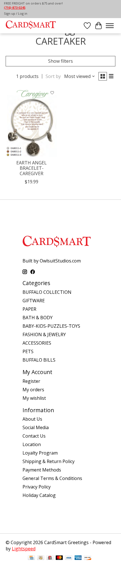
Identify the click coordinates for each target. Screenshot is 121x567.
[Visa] (68, 558)
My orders (33, 389)
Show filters (60, 61)
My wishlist (34, 398)
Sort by (53, 76)
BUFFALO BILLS (39, 360)
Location (32, 444)
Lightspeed (23, 549)
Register (31, 381)
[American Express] (78, 558)
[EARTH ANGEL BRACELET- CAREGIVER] (32, 122)
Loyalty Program (40, 453)
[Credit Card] (31, 558)
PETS (28, 351)
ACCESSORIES (37, 343)
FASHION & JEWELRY (44, 334)
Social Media (36, 427)
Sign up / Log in (15, 13)
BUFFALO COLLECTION (47, 292)
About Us (32, 419)
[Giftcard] (49, 558)
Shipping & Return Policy (49, 461)
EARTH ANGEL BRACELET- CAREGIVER (31, 168)
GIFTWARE (34, 300)
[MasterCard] (59, 558)
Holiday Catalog (39, 495)
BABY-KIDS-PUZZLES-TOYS (51, 326)
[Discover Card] (87, 558)
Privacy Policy (37, 487)
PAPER (29, 309)
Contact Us (34, 436)
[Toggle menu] (109, 25)
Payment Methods (42, 470)
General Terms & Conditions (52, 478)
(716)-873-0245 (14, 7)
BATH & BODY (38, 317)
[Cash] (40, 558)
